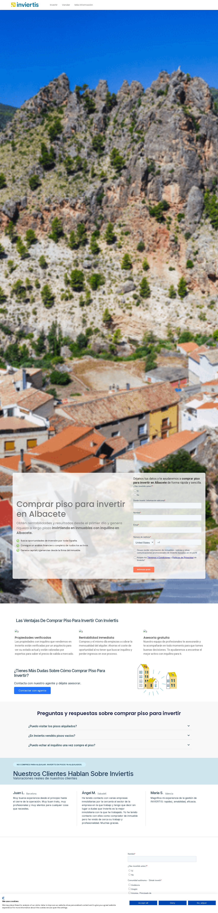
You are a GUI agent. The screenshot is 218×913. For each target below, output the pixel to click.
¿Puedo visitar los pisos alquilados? (52, 726)
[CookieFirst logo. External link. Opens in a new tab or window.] (3, 898)
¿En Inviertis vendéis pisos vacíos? (51, 735)
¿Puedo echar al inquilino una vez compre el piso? (61, 745)
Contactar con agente (32, 690)
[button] (109, 726)
